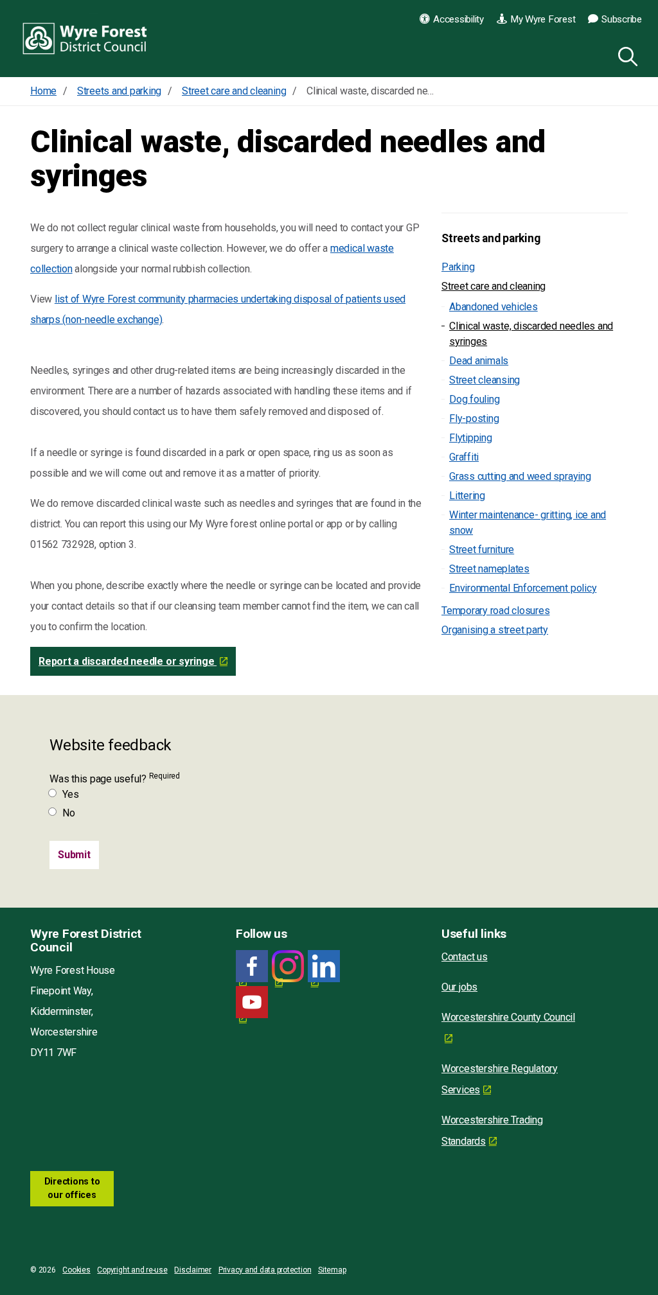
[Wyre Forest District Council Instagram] (288, 966)
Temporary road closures (495, 610)
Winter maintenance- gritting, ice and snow (527, 522)
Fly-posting (474, 418)
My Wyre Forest (543, 19)
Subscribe (621, 19)
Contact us (464, 957)
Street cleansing (484, 380)
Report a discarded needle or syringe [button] (128, 661)
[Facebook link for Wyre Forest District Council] (252, 966)
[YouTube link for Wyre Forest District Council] (252, 1002)
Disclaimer (192, 1269)
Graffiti (464, 457)
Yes (70, 794)
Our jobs (459, 987)
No (68, 813)
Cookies (76, 1269)
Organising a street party (494, 630)
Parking (457, 267)
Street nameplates (489, 569)
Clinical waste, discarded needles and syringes (531, 334)
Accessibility (458, 19)
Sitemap (332, 1269)
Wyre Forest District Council (85, 38)
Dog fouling (474, 399)
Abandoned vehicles (493, 307)
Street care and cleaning (493, 286)
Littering (467, 495)
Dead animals (478, 361)
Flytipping (470, 438)
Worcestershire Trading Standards (492, 1130)
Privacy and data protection (265, 1269)
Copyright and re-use (132, 1269)
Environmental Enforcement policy (522, 588)
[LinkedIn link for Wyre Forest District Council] (324, 966)
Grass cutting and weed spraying (520, 476)
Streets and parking (490, 238)
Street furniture (481, 549)
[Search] (625, 55)
